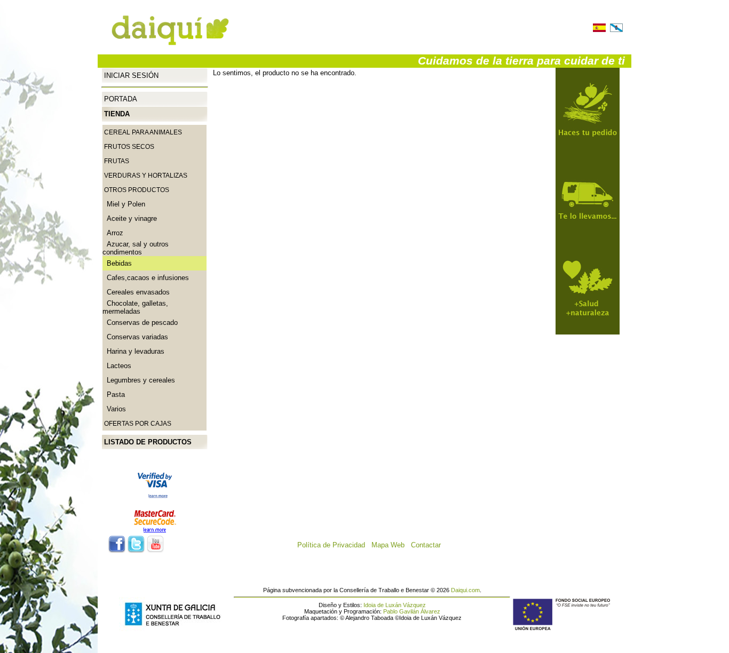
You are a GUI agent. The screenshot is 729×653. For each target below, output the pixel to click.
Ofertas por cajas (137, 423)
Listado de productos (148, 442)
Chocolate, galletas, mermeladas (135, 307)
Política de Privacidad (334, 545)
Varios (114, 409)
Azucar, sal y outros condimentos (135, 248)
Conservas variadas (135, 337)
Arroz (112, 233)
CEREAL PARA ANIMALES (143, 132)
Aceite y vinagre (129, 218)
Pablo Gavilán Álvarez (411, 611)
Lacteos (116, 366)
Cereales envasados (136, 292)
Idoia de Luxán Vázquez (394, 605)
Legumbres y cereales (138, 380)
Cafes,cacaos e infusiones (145, 278)
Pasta (113, 395)
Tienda (117, 114)
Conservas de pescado (140, 322)
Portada (120, 99)
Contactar (429, 545)
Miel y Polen (123, 204)
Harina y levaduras (133, 351)
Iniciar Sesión (131, 75)
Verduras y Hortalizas (145, 175)
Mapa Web (391, 545)
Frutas (116, 161)
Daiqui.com (465, 590)
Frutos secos (129, 146)
